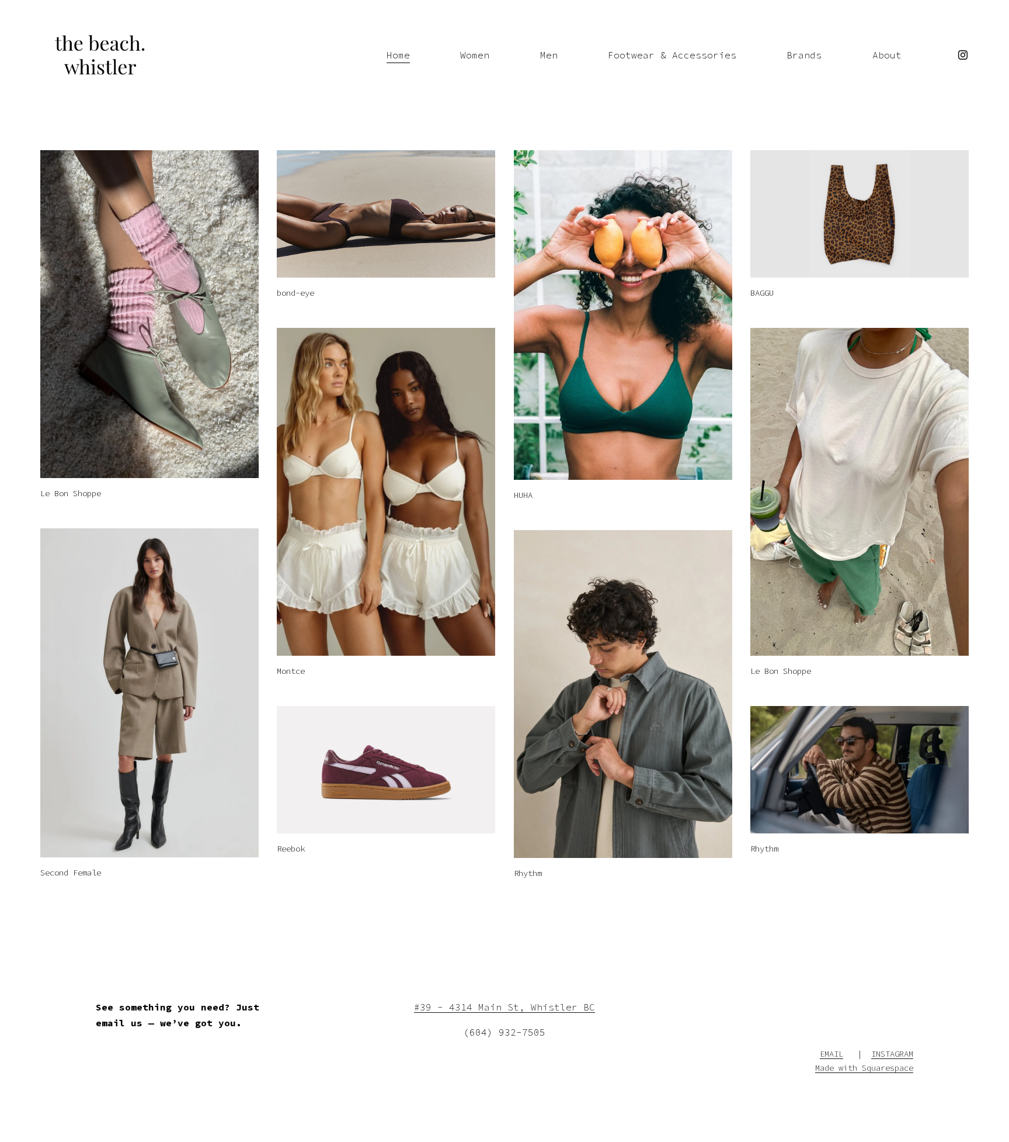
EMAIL (831, 1053)
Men (549, 55)
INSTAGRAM (892, 1053)
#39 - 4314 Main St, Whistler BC (504, 1007)
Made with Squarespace (864, 1068)
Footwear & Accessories (672, 55)
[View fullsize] (149, 314)
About (887, 55)
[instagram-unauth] (963, 55)
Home (398, 55)
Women (474, 55)
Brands (804, 55)
